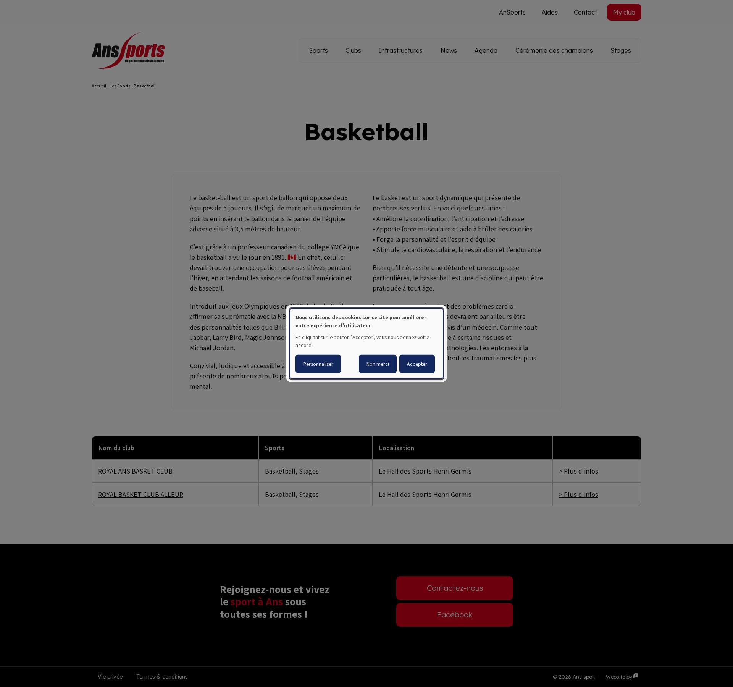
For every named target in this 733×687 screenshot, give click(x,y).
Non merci (377, 363)
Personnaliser (318, 363)
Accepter (417, 363)
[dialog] (366, 343)
